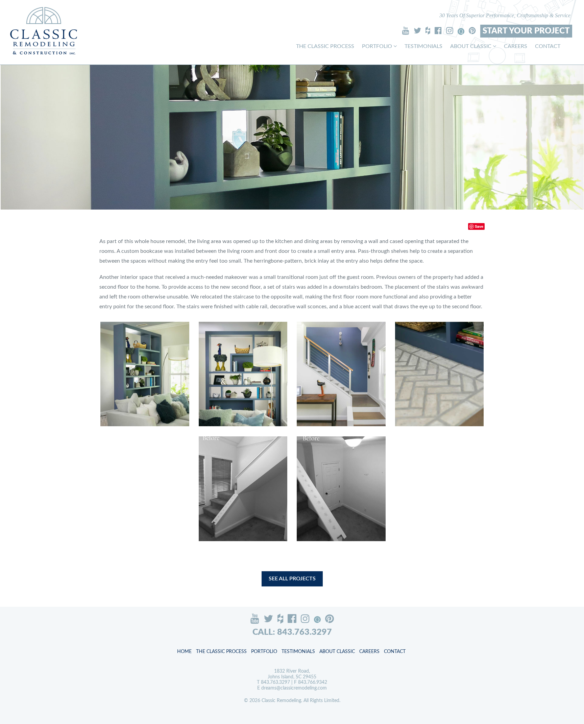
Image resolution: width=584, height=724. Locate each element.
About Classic (471, 46)
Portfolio (377, 46)
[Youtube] (405, 30)
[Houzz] (427, 30)
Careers (515, 46)
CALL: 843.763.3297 (292, 632)
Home (184, 651)
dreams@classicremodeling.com (294, 688)
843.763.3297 (275, 682)
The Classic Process (325, 46)
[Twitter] (417, 30)
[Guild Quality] (461, 31)
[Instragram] (449, 30)
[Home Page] (43, 30)
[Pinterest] (472, 30)
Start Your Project (526, 31)
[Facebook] (438, 30)
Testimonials (423, 46)
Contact (547, 46)
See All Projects (292, 578)
